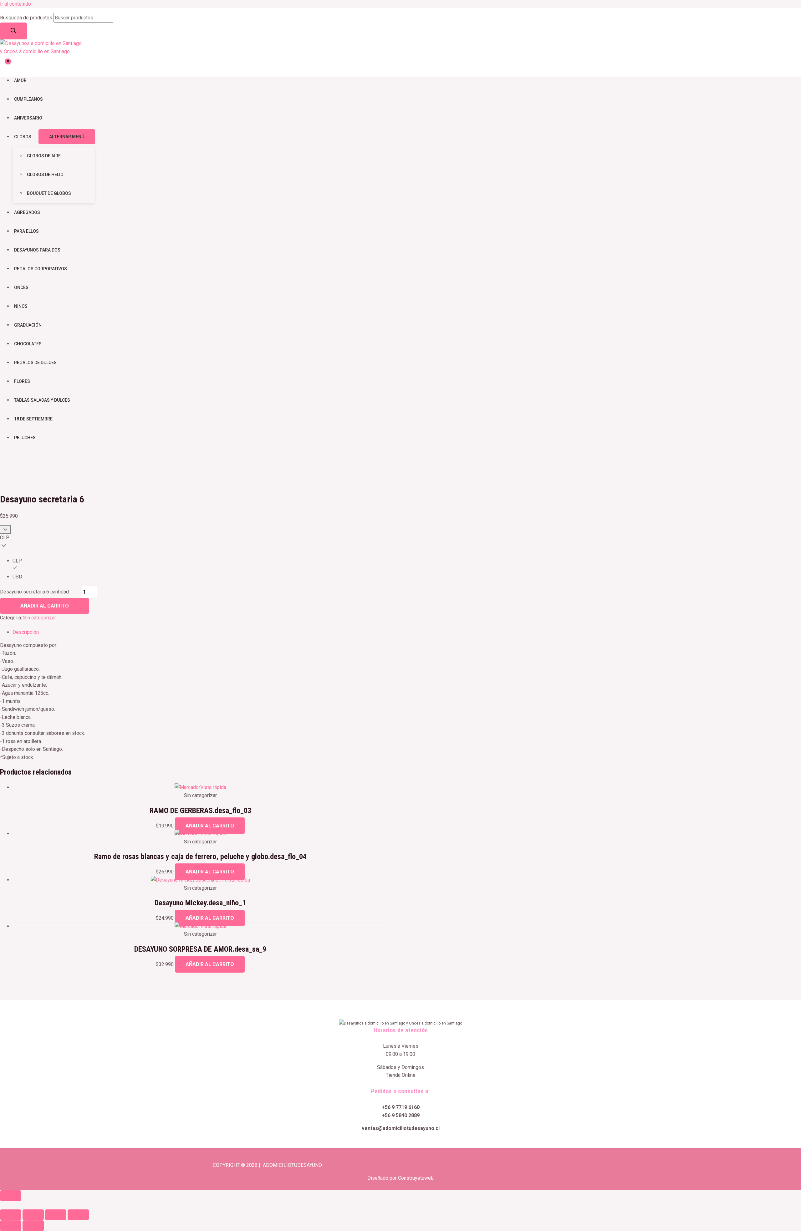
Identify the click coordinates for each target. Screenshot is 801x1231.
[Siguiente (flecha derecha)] (33, 1225)
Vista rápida (213, 787)
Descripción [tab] (26, 632)
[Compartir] (55, 1214)
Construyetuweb (416, 1178)
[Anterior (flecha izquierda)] (10, 1225)
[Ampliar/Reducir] (10, 1214)
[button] (2, 1205)
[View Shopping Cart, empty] (4, 64)
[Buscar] (13, 31)
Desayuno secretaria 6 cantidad (34, 592)
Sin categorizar (39, 618)
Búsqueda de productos (26, 18)
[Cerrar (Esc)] (78, 1214)
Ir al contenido (15, 4)
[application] (34, 136)
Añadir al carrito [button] (210, 826)
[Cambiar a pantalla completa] (33, 1214)
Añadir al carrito (44, 606)
